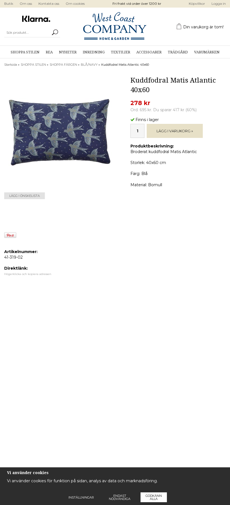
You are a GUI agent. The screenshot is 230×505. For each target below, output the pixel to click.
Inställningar (81, 497)
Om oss (26, 3)
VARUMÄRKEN (207, 52)
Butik (8, 3)
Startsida (10, 65)
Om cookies (75, 3)
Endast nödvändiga (119, 497)
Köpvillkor (197, 3)
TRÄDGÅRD (178, 52)
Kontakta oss (48, 3)
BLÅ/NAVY (89, 65)
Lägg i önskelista (24, 196)
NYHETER (68, 52)
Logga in (218, 3)
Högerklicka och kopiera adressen (27, 274)
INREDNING (94, 52)
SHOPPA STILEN (25, 52)
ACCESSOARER (149, 52)
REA (49, 52)
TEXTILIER (120, 52)
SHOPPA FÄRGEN (63, 65)
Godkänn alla (154, 497)
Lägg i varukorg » (175, 131)
